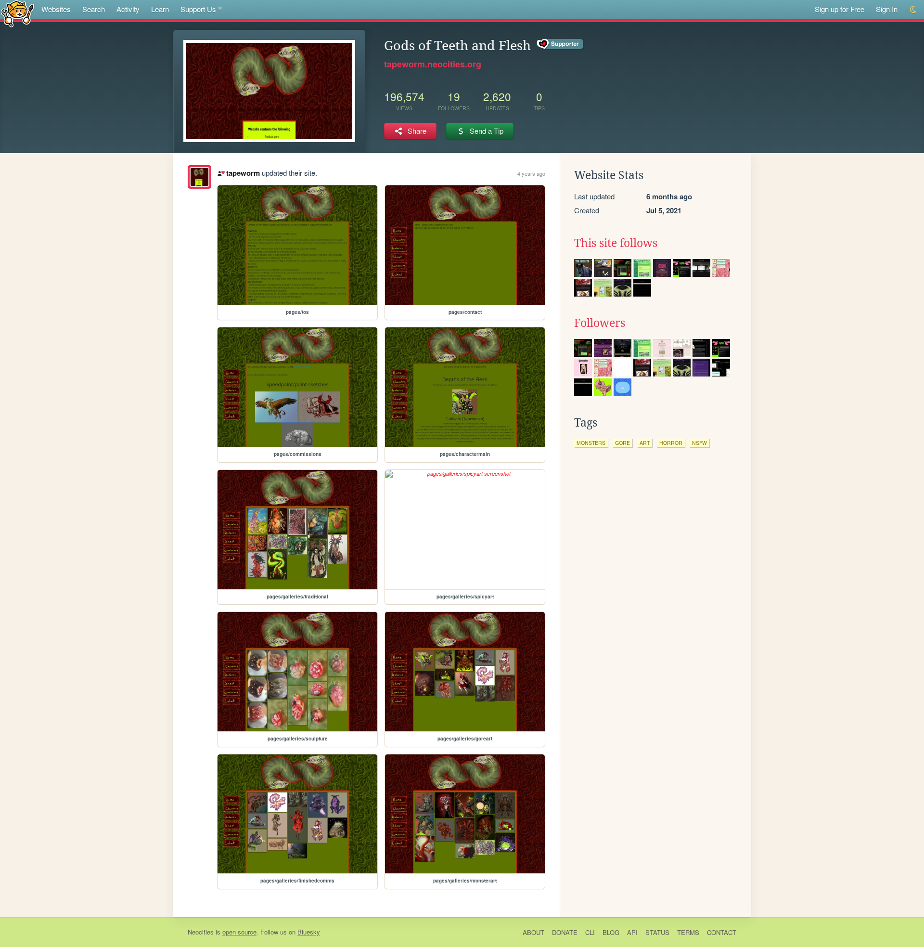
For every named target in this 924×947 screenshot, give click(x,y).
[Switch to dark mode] (913, 9)
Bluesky (308, 931)
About (533, 932)
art (645, 442)
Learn (160, 9)
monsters (591, 442)
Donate (565, 932)
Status (657, 932)
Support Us (198, 9)
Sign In (887, 9)
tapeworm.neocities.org (432, 64)
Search (93, 9)
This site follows (615, 243)
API (632, 932)
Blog (611, 932)
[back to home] (17, 13)
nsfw (699, 442)
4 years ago (531, 173)
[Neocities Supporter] (560, 44)
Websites (56, 9)
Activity (128, 9)
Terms (688, 932)
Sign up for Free (839, 9)
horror (670, 442)
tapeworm (242, 173)
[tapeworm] (199, 177)
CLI (590, 932)
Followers (599, 323)
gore (622, 442)
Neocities (201, 931)
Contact (721, 932)
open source (239, 931)
